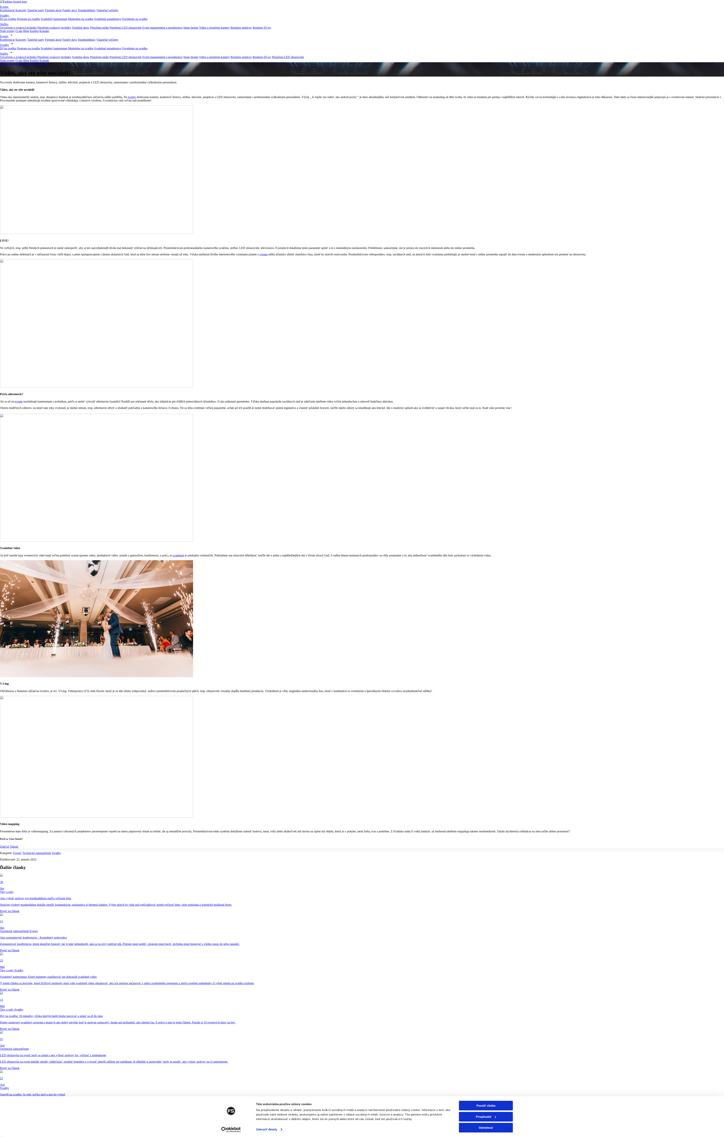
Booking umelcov (241, 27)
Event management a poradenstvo (162, 27)
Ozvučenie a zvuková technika (18, 27)
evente (19, 401)
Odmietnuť (486, 1127)
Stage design (190, 27)
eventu (264, 254)
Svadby (5, 15)
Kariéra (34, 31)
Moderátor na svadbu (80, 19)
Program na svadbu (28, 19)
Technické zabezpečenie (23, 63)
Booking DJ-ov (262, 27)
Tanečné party (35, 10)
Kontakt (44, 31)
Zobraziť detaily (266, 1129)
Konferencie (7, 10)
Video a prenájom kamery (214, 27)
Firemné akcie (53, 10)
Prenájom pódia (99, 27)
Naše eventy (7, 31)
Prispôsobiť (484, 1116)
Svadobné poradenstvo (107, 19)
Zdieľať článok (9, 846)
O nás (18, 31)
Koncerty (21, 10)
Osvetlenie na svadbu (134, 19)
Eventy (4, 6)
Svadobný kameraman (54, 19)
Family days (69, 10)
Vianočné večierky (107, 10)
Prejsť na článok (9, 911)
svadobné (178, 555)
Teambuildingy (87, 10)
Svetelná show (80, 27)
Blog (26, 31)
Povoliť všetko (485, 1105)
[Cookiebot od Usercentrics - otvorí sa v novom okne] (231, 1129)
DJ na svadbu (8, 19)
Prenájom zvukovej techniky (54, 27)
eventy (132, 97)
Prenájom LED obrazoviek (126, 27)
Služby (4, 24)
